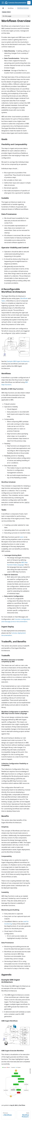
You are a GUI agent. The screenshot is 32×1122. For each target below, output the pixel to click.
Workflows (24, 298)
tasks (21, 537)
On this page (7, 16)
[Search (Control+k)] (29, 2)
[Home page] (3, 8)
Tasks (3, 301)
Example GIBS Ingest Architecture (18, 361)
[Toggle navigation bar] (2, 2)
